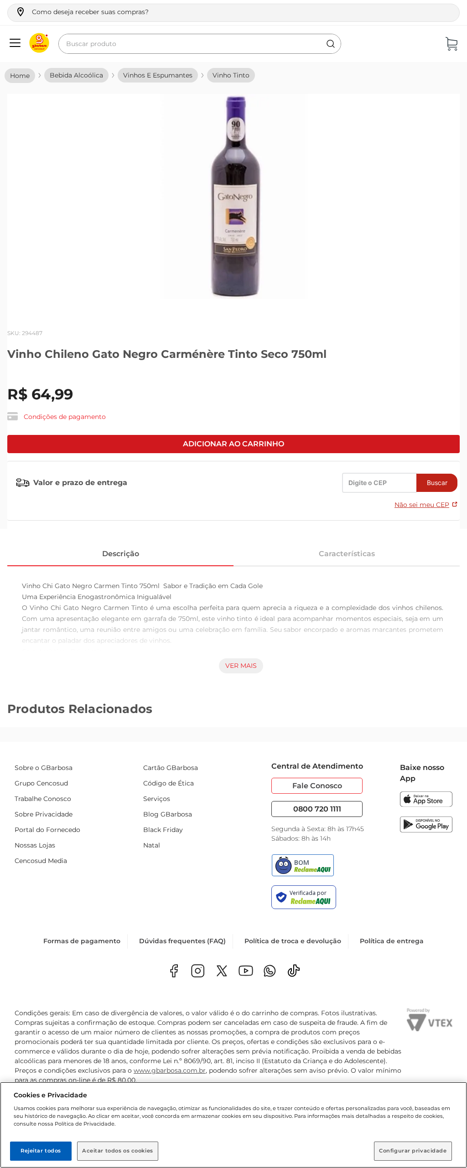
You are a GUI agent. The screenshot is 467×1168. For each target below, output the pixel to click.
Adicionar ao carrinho (233, 443)
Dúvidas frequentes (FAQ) (182, 941)
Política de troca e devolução (292, 941)
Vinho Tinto (231, 75)
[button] (82, 11)
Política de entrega (392, 941)
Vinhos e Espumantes (157, 75)
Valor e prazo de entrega (80, 482)
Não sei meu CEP (421, 505)
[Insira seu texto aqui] (269, 971)
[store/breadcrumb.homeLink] (20, 75)
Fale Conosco (317, 785)
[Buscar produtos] (331, 43)
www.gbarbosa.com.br (170, 1070)
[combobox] (199, 44)
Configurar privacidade (413, 1150)
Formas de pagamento (81, 941)
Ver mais (241, 666)
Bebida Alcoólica (76, 75)
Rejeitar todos (41, 1150)
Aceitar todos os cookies (117, 1150)
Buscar (437, 482)
